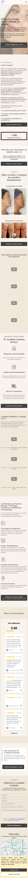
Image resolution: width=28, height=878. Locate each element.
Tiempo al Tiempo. (14, 448)
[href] (14, 852)
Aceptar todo (14, 870)
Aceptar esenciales (14, 874)
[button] (26, 2)
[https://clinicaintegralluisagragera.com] (3, 2)
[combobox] (14, 807)
